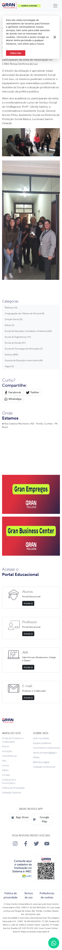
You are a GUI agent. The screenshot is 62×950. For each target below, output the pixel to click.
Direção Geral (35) (14, 319)
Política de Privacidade (13, 787)
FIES (4, 760)
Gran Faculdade (41, 738)
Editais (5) (9, 325)
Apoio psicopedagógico (45, 752)
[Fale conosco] (53, 942)
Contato (6, 774)
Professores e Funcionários (9, 781)
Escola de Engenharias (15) (18, 336)
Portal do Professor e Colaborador (12, 740)
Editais (5, 770)
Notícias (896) (11, 354)
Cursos (5, 765)
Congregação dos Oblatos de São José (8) (24, 313)
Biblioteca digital (41, 762)
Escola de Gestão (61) (15, 342)
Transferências (9, 755)
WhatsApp (15, 399)
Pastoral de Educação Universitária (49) (24, 360)
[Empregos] (31, 494)
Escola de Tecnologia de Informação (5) (24, 348)
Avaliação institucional (44, 766)
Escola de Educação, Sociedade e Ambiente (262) (28, 331)
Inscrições (7, 751)
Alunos (5, 746)
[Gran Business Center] (31, 536)
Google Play (44, 819)
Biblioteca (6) (11, 307)
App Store (22, 817)
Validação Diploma (11, 792)
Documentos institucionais (46, 747)
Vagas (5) (9, 366)
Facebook (14, 392)
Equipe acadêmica (42, 743)
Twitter (34, 392)
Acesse (27, 603)
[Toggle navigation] (55, 5)
